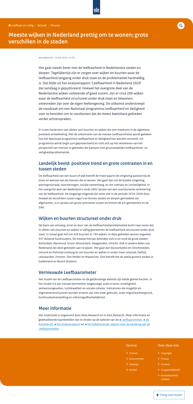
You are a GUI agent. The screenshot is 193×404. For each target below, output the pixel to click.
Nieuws (55, 25)
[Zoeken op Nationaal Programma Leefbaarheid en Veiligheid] (181, 25)
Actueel (42, 25)
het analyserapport (69, 324)
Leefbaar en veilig (22, 25)
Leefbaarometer (132, 320)
